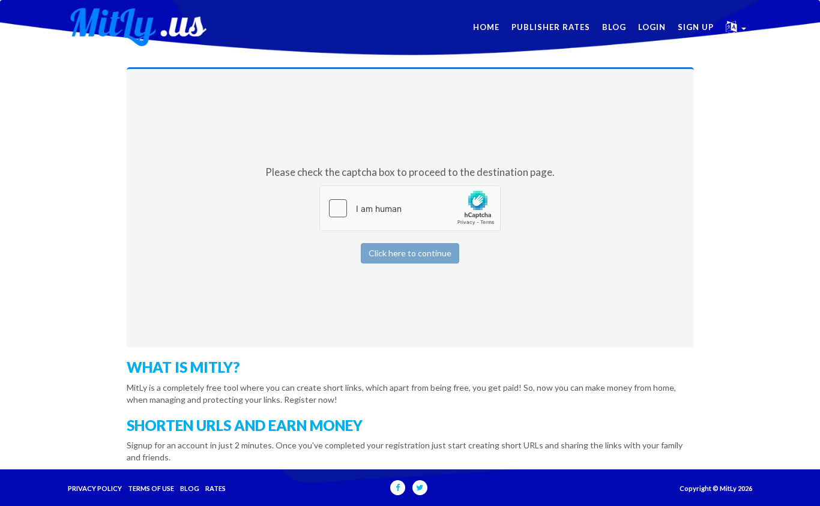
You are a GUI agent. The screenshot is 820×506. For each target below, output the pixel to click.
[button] (736, 27)
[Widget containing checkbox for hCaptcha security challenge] (410, 208)
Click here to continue (410, 253)
